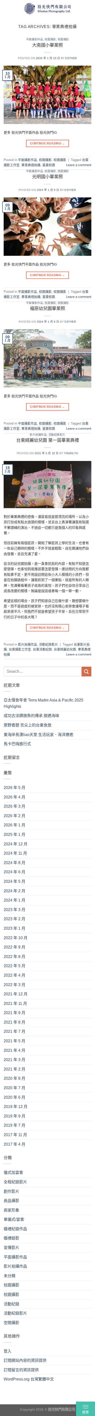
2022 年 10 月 (16, 938)
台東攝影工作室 (20, 649)
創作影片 (11, 1191)
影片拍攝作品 (38, 434)
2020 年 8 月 (14, 1078)
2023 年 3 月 (14, 910)
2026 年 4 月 (14, 797)
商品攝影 (11, 1201)
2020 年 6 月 (14, 1097)
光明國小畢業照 (47, 176)
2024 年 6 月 (14, 872)
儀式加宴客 (13, 1172)
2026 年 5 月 (14, 788)
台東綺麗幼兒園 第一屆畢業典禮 (47, 440)
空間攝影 (11, 1323)
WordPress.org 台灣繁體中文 (29, 1379)
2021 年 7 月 (14, 1031)
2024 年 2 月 (14, 891)
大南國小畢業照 (47, 45)
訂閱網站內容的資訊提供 (25, 1360)
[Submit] (86, 671)
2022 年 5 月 (14, 966)
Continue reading (47, 143)
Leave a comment (78, 165)
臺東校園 (48, 165)
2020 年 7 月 (14, 1088)
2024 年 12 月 (16, 844)
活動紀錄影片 (56, 434)
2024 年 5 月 (14, 881)
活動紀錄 (11, 1304)
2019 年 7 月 (14, 1125)
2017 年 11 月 (15, 1135)
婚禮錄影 (11, 1238)
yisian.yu (71, 453)
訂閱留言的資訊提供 (21, 1370)
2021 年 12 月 (16, 994)
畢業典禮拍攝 (30, 165)
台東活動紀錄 (42, 649)
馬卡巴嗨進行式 (17, 744)
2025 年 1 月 (14, 834)
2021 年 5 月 (14, 1041)
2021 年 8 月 (14, 1022)
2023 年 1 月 (14, 928)
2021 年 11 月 (15, 1003)
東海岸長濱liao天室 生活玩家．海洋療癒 (38, 735)
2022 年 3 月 (14, 985)
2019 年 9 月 (14, 1116)
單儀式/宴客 (14, 1219)
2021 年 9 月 (14, 1013)
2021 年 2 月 (14, 1069)
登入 (7, 1351)
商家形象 (11, 1210)
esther (71, 58)
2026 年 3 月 (14, 806)
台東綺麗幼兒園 (65, 649)
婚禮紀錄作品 (15, 1229)
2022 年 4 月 (14, 975)
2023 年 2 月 (14, 919)
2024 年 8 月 (14, 863)
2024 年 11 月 (15, 853)
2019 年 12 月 (16, 1107)
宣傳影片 (11, 1248)
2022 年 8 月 (14, 957)
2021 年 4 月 (14, 1050)
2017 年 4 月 (14, 1144)
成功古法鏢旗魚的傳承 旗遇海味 (31, 716)
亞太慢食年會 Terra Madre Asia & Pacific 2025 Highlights (43, 703)
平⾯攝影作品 (34, 39)
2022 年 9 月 (14, 947)
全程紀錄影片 (15, 1182)
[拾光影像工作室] (47, 8)
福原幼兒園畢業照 (47, 308)
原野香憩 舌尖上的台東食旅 (27, 725)
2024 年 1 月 (14, 900)
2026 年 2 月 (14, 816)
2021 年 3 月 (14, 1060)
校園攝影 (50, 39)
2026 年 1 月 (14, 825)
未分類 (9, 1276)
